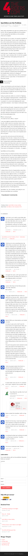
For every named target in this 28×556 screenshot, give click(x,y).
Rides (6, 26)
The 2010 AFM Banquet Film (9, 530)
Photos (2, 26)
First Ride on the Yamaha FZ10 (14, 206)
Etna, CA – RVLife (6, 514)
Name (2, 478)
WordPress (21, 553)
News (25, 24)
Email (2, 481)
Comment (3, 462)
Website (2, 484)
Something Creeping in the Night (10, 508)
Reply (14, 231)
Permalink (7, 231)
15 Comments (15, 26)
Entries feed (5, 541)
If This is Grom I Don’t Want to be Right (11, 524)
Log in (3, 539)
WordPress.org (5, 544)
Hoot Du (12, 553)
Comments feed (6, 543)
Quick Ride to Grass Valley (14, 205)
